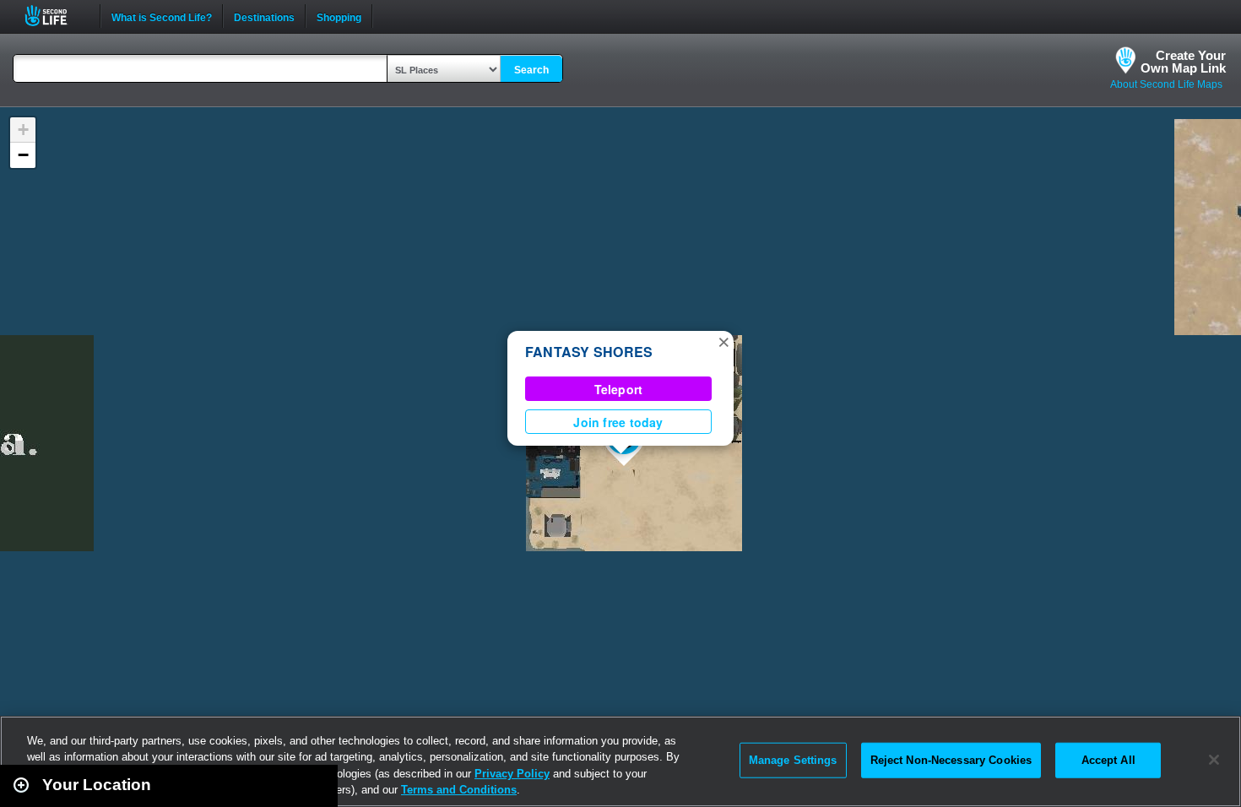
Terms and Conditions (459, 789)
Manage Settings (793, 760)
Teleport (618, 389)
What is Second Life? (161, 16)
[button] (723, 341)
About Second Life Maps (1166, 84)
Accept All (1108, 760)
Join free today (618, 422)
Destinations (264, 16)
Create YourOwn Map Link (1183, 61)
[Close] (1214, 759)
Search (531, 70)
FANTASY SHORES (589, 351)
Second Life (55, 15)
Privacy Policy (512, 773)
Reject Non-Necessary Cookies (951, 760)
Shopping (339, 16)
